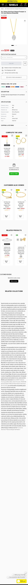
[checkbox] (12, 135)
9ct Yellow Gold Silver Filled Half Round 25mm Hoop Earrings (21, 151)
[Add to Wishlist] (11, 190)
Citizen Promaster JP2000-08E (19, 382)
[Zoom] (25, 21)
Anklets (18, 429)
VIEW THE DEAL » (16, 1)
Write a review (14, 281)
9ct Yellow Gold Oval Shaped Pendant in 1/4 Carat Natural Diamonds (7, 151)
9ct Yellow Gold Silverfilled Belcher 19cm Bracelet (21, 204)
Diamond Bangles (10, 429)
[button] (14, 173)
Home (2, 8)
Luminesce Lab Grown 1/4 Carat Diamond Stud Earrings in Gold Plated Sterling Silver (21, 251)
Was (12, 169)
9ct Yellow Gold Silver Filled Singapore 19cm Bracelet (7, 204)
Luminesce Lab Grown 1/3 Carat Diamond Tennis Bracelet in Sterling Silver (7, 250)
